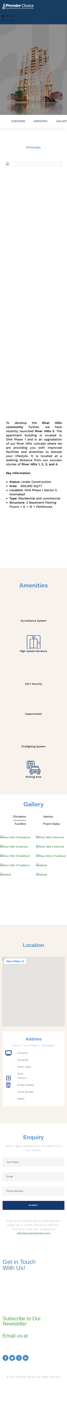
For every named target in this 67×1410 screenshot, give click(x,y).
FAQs (33, 1387)
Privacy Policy (33, 1393)
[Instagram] (19, 1358)
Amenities (41, 121)
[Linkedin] (26, 1358)
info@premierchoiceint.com (33, 1233)
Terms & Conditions (34, 1397)
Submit (33, 1205)
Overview (18, 121)
